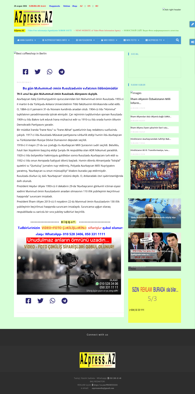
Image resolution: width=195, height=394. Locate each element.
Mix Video (109, 40)
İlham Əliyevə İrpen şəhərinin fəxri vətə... (149, 127)
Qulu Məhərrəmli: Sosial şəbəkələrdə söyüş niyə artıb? (153, 219)
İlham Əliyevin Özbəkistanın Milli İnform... (150, 101)
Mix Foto (131, 40)
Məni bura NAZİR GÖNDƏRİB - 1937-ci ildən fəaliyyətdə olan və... (152, 253)
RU (97, 6)
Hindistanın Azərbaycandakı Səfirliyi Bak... (150, 139)
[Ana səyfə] (33, 19)
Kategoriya (86, 40)
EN (89, 6)
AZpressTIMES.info (56, 40)
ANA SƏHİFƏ (27, 40)
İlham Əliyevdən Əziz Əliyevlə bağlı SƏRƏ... (150, 116)
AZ (81, 6)
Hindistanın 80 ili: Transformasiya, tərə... (150, 150)
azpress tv (155, 40)
